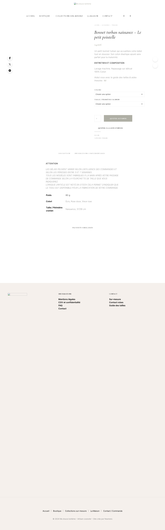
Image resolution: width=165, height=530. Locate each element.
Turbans (115, 25)
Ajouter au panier (118, 119)
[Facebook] (9, 58)
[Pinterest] (9, 70)
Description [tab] (64, 153)
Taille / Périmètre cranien (106, 100)
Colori (97, 90)
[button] (122, 16)
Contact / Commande (112, 511)
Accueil (30, 16)
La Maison (92, 16)
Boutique (44, 16)
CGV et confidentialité (69, 302)
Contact (107, 16)
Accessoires (105, 25)
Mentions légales (66, 299)
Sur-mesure (115, 299)
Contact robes (116, 302)
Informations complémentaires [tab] (90, 153)
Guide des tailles (117, 305)
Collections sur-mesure (69, 16)
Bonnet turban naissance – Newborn (95, 269)
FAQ (60, 305)
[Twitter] (9, 64)
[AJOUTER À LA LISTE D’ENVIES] (39, 261)
